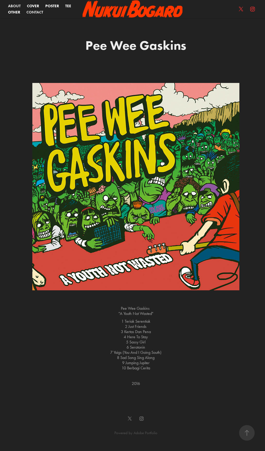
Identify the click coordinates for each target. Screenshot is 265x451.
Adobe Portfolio (145, 433)
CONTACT (34, 12)
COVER (33, 6)
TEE (68, 6)
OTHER (14, 12)
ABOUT (14, 6)
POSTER (52, 6)
